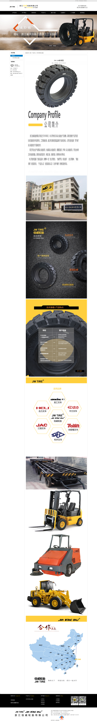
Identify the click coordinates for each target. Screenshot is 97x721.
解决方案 (53, 12)
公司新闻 (58, 699)
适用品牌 (43, 702)
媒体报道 (58, 702)
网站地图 (81, 0)
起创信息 (57, 720)
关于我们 (77, 0)
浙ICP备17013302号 (75, 714)
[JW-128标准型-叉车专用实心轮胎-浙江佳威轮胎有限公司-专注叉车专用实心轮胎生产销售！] (12, 9)
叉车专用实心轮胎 (15, 57)
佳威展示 (63, 12)
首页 (30, 52)
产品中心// (28, 695)
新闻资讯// (58, 695)
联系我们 (85, 0)
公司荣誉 (43, 704)
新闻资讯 (34, 12)
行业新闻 (58, 700)
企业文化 (43, 700)
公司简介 (43, 699)
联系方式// (13, 695)
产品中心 (43, 12)
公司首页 (14, 12)
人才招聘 (72, 12)
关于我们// (43, 695)
